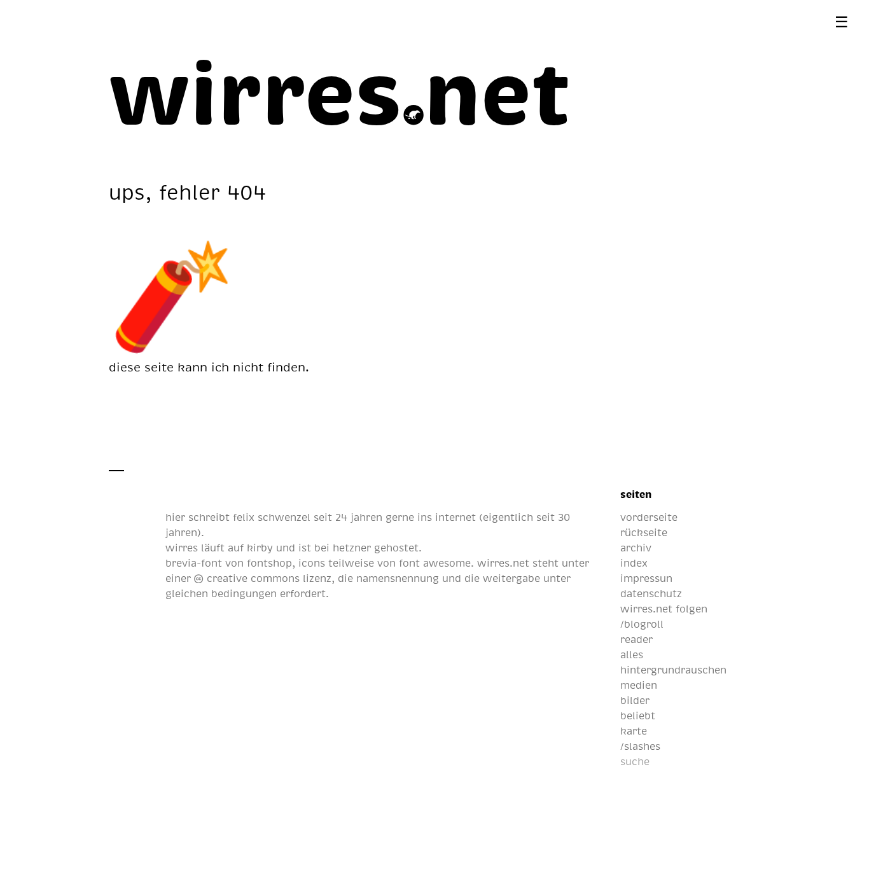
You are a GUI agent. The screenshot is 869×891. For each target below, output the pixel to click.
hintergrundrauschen (673, 669)
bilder (635, 700)
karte (633, 730)
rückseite (643, 532)
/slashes (640, 746)
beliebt (637, 715)
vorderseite (649, 517)
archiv (635, 547)
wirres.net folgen (663, 608)
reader (636, 639)
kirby (260, 547)
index (634, 563)
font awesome (435, 563)
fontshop (269, 563)
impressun (646, 578)
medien (638, 685)
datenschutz (651, 593)
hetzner (352, 547)
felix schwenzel (271, 517)
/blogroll (642, 624)
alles (631, 654)
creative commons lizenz (267, 578)
